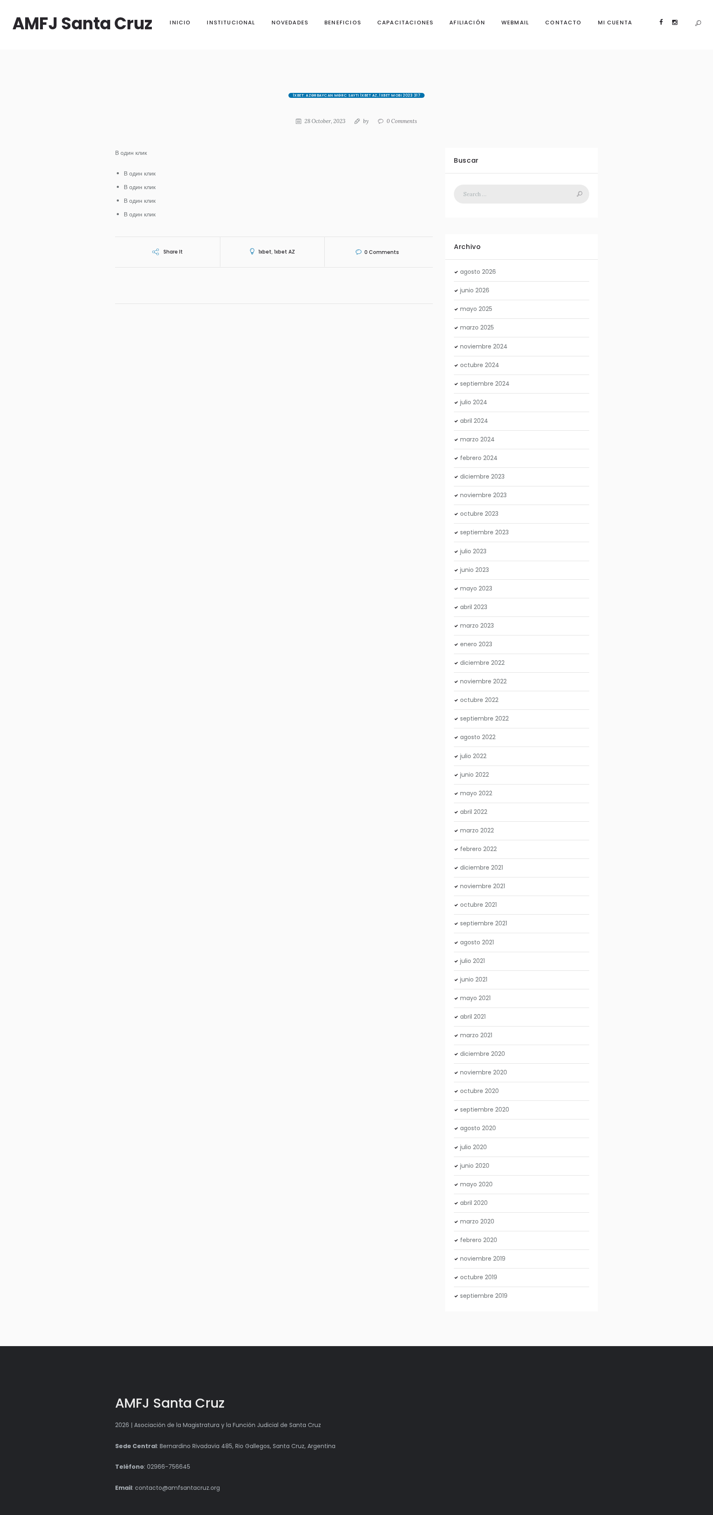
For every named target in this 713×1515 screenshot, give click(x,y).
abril (474, 421)
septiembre (485, 383)
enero (476, 644)
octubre (479, 365)
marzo (477, 327)
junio (474, 290)
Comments (402, 121)
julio (473, 402)
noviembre (484, 346)
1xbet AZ (284, 251)
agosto (478, 272)
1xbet (265, 251)
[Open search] (698, 23)
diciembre (482, 476)
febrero (479, 458)
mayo (476, 309)
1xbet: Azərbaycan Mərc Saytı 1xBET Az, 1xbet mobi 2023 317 (356, 95)
